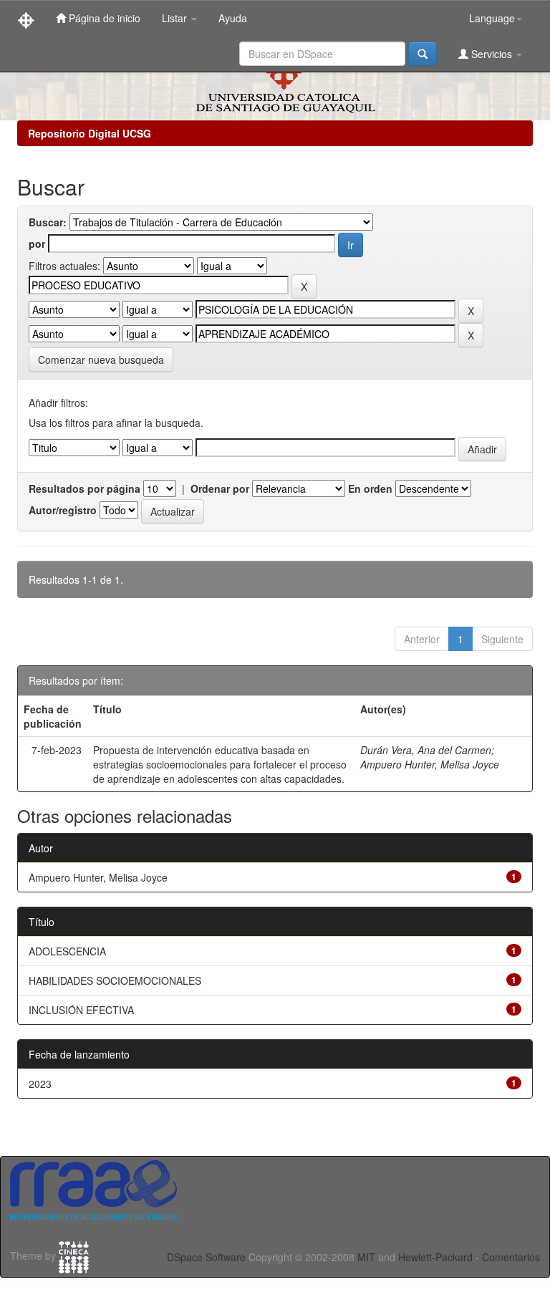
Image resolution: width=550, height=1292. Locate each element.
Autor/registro (63, 510)
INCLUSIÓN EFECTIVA (81, 1010)
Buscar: (48, 222)
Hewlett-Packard (435, 1257)
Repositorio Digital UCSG (89, 133)
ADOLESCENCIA (67, 951)
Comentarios (511, 1257)
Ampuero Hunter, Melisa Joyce (429, 764)
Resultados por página (84, 488)
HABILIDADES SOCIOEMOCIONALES (115, 980)
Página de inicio (103, 18)
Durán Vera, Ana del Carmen (425, 750)
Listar (176, 18)
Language (492, 18)
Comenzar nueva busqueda (101, 359)
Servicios (491, 54)
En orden (370, 488)
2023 (40, 1083)
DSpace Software (206, 1257)
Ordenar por (219, 488)
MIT (366, 1257)
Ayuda (232, 18)
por (37, 243)
